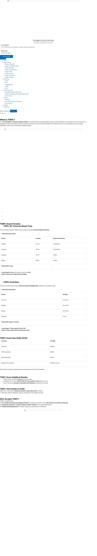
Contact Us (6, 107)
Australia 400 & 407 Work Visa (13, 92)
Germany (2, 476)
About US (2, 530)
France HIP (3, 518)
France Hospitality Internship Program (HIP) (16, 94)
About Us (7, 99)
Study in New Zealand (11, 69)
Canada (2, 461)
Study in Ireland (9, 73)
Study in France (9, 77)
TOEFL (7, 86)
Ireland (2, 472)
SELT (6, 88)
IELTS (6, 81)
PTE (6, 82)
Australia (2, 453)
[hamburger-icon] (3, 58)
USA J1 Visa (8, 96)
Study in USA (8, 71)
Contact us (3, 545)
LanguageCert (9, 84)
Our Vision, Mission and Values (13, 101)
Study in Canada (9, 68)
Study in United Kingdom (12, 66)
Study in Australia (10, 64)
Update (2, 541)
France (2, 480)
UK (1, 457)
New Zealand (3, 464)
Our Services (8, 103)
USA (1, 468)
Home (5, 60)
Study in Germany (10, 75)
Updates (5, 105)
